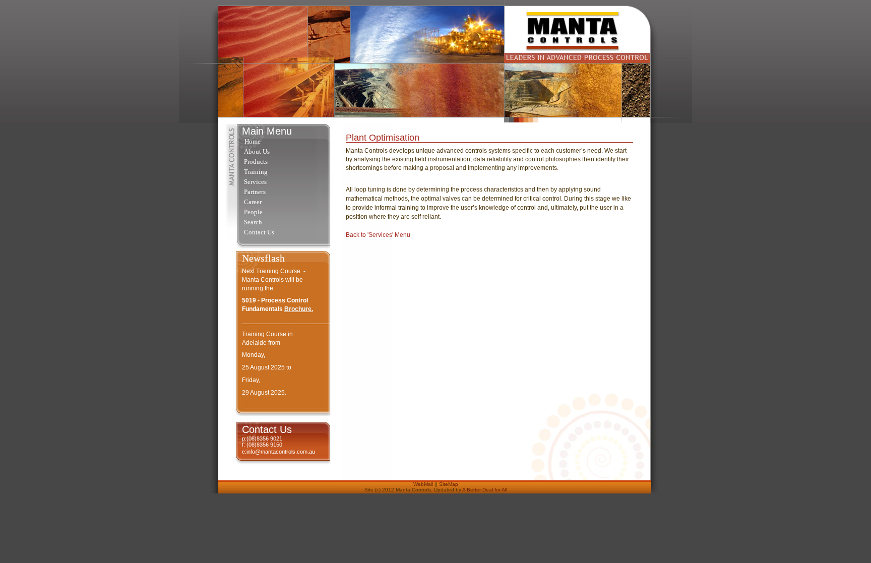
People (253, 212)
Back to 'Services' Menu (378, 234)
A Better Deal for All (484, 489)
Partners (255, 192)
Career (253, 202)
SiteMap (448, 484)
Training (256, 171)
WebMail (423, 484)
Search (253, 222)
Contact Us (259, 232)
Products (256, 161)
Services (255, 181)
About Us (257, 151)
